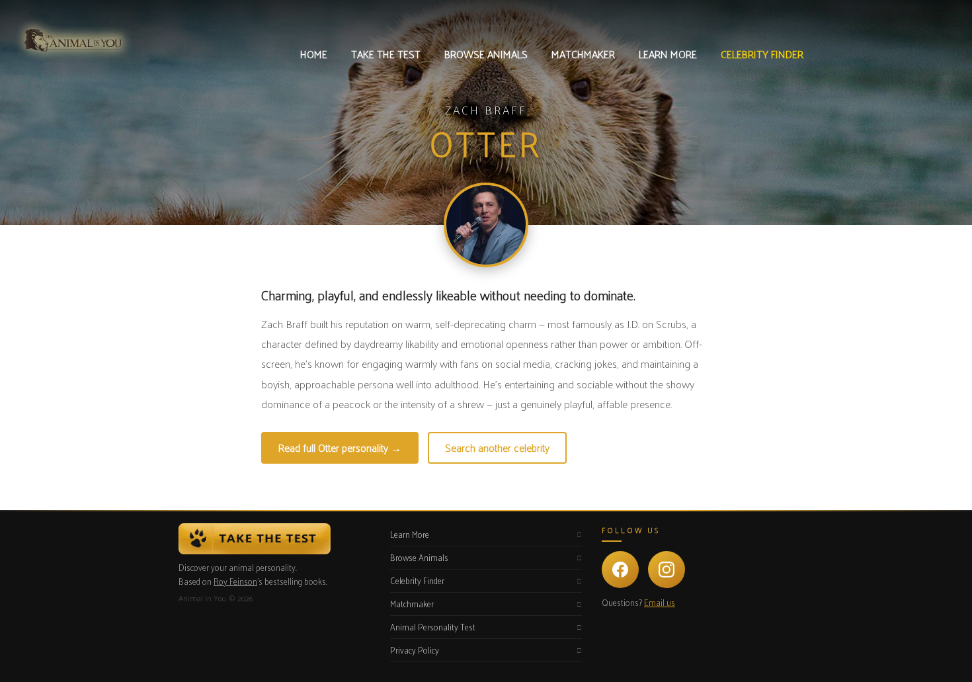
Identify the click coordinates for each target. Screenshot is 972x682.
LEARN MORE (668, 54)
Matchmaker (412, 603)
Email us (659, 602)
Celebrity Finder (417, 580)
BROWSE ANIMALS (486, 54)
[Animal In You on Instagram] (666, 569)
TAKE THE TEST (386, 54)
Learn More (409, 534)
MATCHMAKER (583, 54)
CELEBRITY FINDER (762, 54)
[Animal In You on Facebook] (620, 569)
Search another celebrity (497, 447)
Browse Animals (419, 557)
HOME (313, 54)
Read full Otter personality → (339, 447)
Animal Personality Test (432, 626)
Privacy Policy (414, 650)
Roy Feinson (235, 581)
